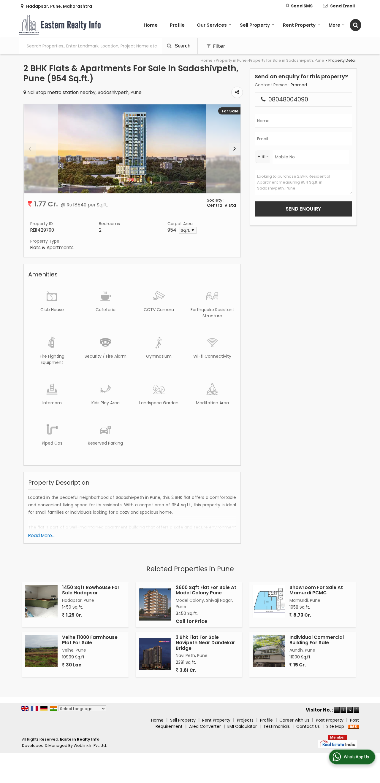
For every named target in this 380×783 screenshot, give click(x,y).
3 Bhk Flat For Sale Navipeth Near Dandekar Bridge (205, 642)
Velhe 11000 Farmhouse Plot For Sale (90, 640)
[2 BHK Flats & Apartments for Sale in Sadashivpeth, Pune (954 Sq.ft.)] (132, 148)
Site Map (335, 726)
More (334, 25)
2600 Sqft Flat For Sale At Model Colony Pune (206, 590)
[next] (234, 149)
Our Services (212, 25)
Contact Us (308, 726)
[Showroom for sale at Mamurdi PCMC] (269, 601)
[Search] (355, 25)
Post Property (329, 720)
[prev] (30, 149)
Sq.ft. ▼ (188, 230)
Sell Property (255, 25)
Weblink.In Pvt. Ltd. (90, 745)
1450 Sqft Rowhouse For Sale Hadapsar (91, 590)
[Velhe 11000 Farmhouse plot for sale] (41, 651)
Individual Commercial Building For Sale (316, 640)
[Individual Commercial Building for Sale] (269, 651)
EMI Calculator (242, 726)
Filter (218, 46)
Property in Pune (231, 60)
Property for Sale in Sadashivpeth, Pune (286, 60)
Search (181, 46)
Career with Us (294, 720)
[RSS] (353, 726)
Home (151, 25)
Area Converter (205, 726)
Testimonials (276, 726)
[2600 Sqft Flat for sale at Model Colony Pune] (155, 604)
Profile (177, 25)
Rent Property (299, 25)
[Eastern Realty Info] (60, 25)
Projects (245, 720)
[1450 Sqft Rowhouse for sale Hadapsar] (41, 601)
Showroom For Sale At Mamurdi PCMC (316, 590)
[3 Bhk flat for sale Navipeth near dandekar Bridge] (155, 654)
